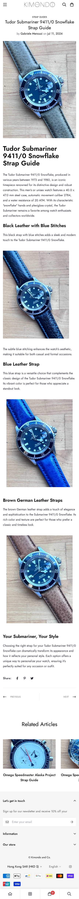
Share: (7, 678)
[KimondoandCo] (39, 4)
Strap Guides (39, 17)
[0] (49, 894)
